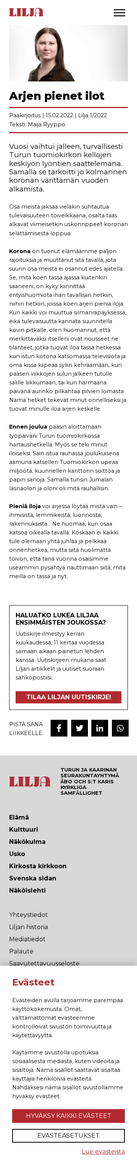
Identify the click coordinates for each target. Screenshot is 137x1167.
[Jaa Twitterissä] (79, 728)
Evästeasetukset (68, 1135)
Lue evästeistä (103, 1151)
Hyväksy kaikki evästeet (69, 1115)
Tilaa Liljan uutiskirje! (68, 697)
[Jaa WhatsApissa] (120, 728)
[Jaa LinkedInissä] (99, 728)
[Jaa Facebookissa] (59, 728)
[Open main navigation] (119, 12)
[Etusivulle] (26, 15)
